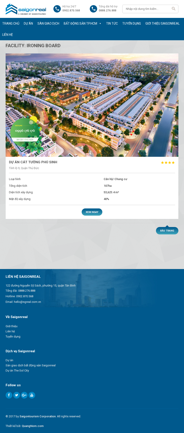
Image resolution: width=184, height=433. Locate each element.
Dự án (9, 360)
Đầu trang (167, 230)
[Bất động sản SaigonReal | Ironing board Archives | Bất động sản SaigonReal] (26, 9)
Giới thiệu (12, 326)
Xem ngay (92, 212)
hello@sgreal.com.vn (27, 302)
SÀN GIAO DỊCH (48, 23)
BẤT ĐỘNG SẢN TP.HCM (80, 23)
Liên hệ (10, 331)
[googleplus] (24, 395)
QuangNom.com (33, 426)
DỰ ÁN (28, 23)
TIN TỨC (112, 23)
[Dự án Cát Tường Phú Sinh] (92, 105)
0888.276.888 (26, 290)
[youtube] (31, 395)
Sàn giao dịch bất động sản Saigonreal (31, 365)
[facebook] (9, 395)
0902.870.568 (24, 296)
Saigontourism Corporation (38, 416)
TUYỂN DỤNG (131, 23)
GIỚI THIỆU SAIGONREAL (162, 23)
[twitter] (16, 395)
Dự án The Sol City (17, 370)
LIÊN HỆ (7, 34)
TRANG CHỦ (10, 23)
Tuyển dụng (13, 336)
